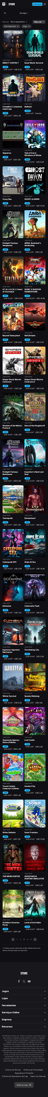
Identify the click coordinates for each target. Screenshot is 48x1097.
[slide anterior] (13, 939)
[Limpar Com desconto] (18, 26)
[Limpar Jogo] (29, 26)
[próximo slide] (35, 939)
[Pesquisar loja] (5, 13)
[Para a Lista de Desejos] (21, 32)
